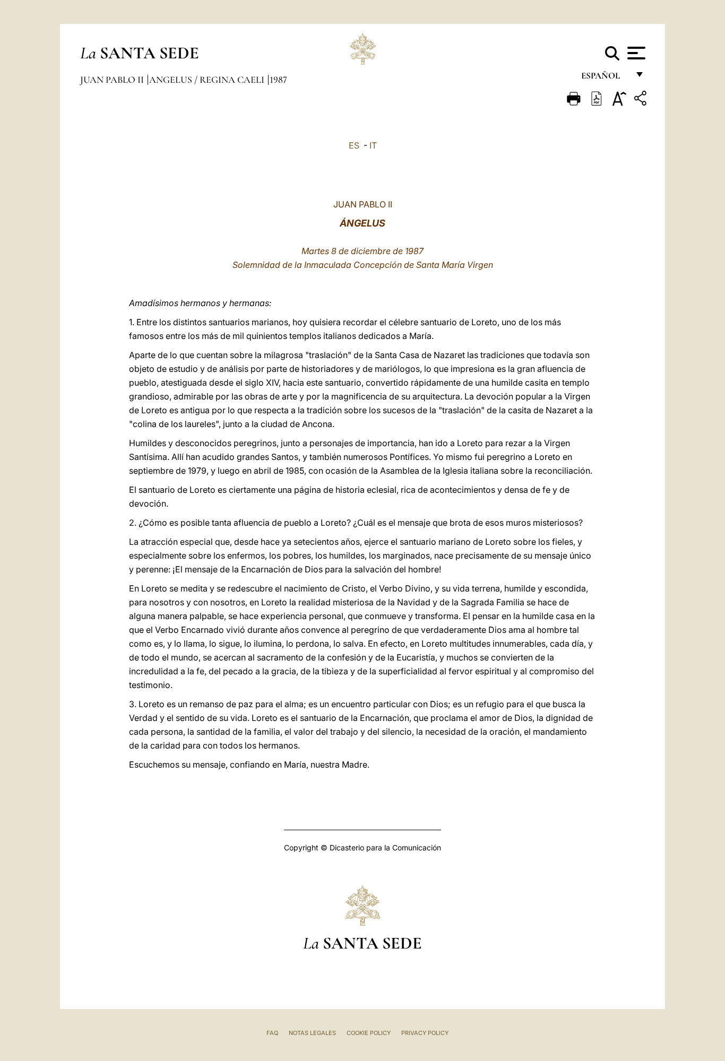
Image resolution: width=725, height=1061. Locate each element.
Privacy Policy (424, 1033)
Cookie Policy (369, 1033)
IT (373, 145)
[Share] (641, 100)
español (604, 78)
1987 (278, 79)
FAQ (272, 1033)
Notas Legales (312, 1033)
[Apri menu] (635, 53)
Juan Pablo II (113, 79)
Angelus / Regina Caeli (207, 79)
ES (354, 145)
